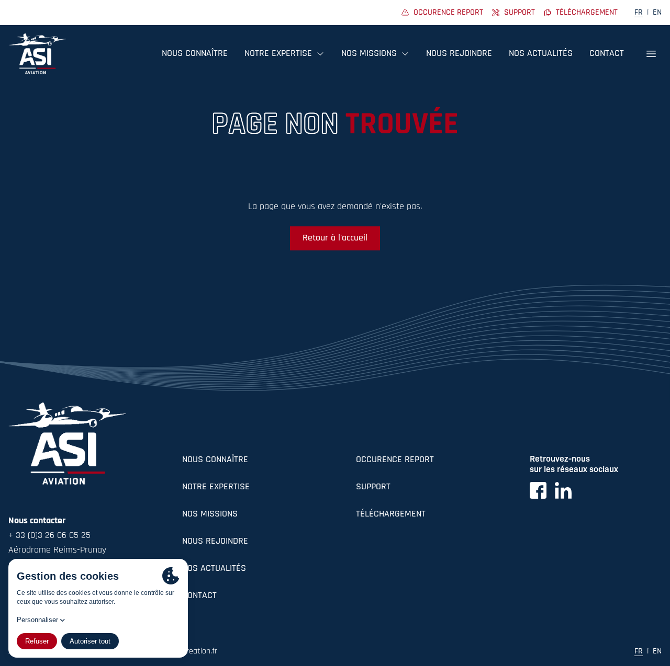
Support (373, 487)
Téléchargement (391, 514)
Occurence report (395, 460)
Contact (606, 54)
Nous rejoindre (459, 54)
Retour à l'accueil (335, 238)
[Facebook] (538, 490)
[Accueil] (37, 53)
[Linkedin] (563, 490)
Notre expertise (216, 487)
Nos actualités (541, 54)
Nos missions (210, 514)
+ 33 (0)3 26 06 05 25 (49, 536)
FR (638, 12)
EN (657, 12)
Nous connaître (195, 54)
